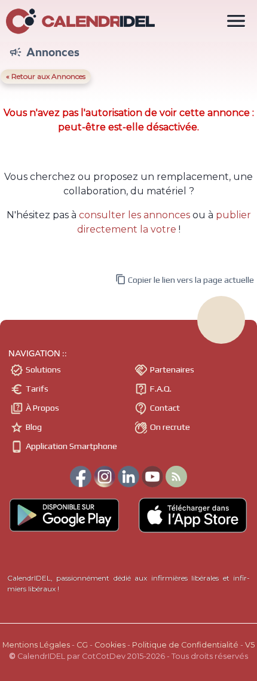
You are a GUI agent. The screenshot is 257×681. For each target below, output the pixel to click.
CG (82, 644)
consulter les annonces (134, 215)
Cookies (110, 644)
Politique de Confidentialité (185, 644)
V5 (250, 644)
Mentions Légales (36, 644)
